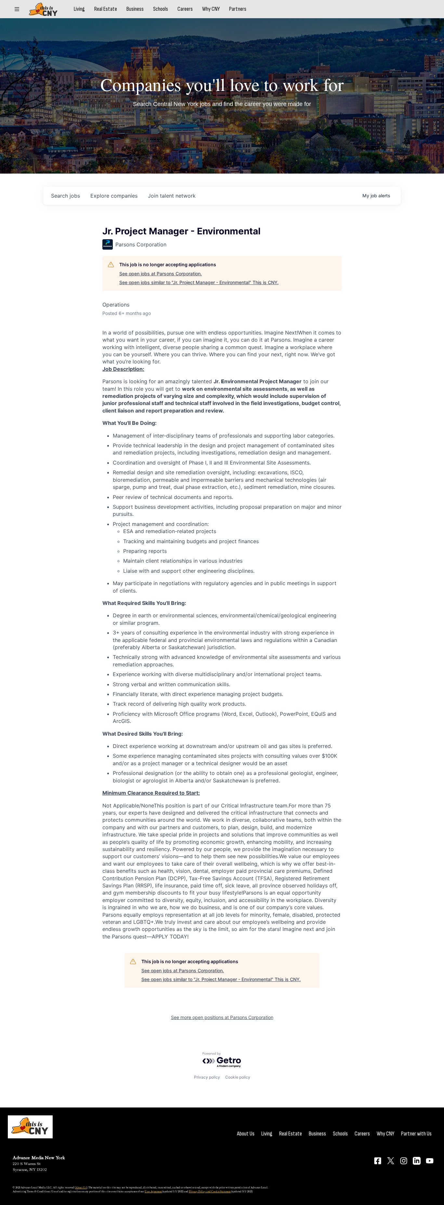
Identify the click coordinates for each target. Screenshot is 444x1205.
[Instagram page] (403, 1160)
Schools (160, 9)
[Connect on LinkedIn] (416, 1160)
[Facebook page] (377, 1160)
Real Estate (105, 9)
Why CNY (211, 9)
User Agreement (153, 1191)
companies (113, 195)
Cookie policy (237, 1077)
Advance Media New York (39, 1157)
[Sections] (17, 9)
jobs (65, 195)
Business (135, 9)
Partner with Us (416, 1133)
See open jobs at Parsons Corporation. (160, 273)
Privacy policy (207, 1077)
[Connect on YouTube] (429, 1160)
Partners (237, 9)
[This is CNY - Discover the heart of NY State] (43, 9)
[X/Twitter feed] (390, 1161)
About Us (246, 1133)
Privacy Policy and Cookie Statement (210, 1191)
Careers (185, 9)
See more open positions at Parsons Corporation (222, 1017)
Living (79, 9)
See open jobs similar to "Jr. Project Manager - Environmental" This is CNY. (199, 282)
